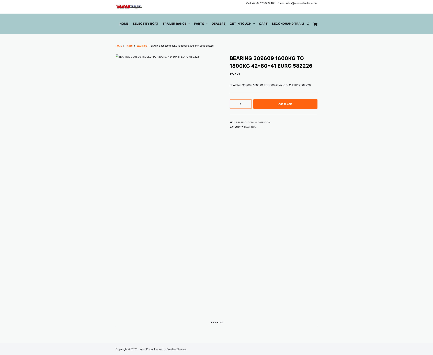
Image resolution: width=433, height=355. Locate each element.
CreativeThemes (176, 349)
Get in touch (240, 23)
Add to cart (285, 103)
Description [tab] (216, 322)
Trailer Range (175, 23)
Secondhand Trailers (290, 23)
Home (124, 23)
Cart (263, 23)
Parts (199, 23)
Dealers (218, 23)
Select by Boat (145, 23)
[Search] (308, 24)
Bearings (250, 126)
